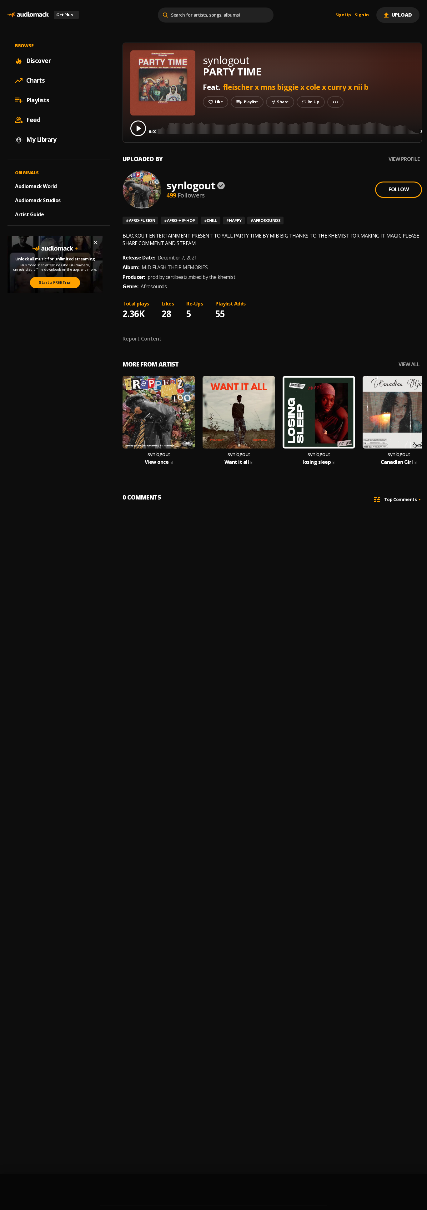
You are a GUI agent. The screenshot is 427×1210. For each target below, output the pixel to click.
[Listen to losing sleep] (319, 412)
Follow (399, 189)
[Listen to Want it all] (239, 412)
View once (157, 462)
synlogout (190, 185)
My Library (41, 140)
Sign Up (343, 15)
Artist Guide (29, 214)
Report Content (142, 338)
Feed (33, 120)
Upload (401, 14)
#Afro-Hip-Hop (179, 220)
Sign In (362, 15)
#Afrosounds (265, 220)
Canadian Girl (397, 462)
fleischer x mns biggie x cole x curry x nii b (296, 87)
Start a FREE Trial (55, 282)
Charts (35, 80)
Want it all (236, 462)
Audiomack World (36, 186)
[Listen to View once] (159, 412)
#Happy (234, 220)
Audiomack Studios (38, 200)
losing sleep (317, 462)
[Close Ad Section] (96, 242)
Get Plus (66, 15)
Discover (38, 61)
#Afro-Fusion (140, 220)
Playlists (37, 100)
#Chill (210, 220)
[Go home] (28, 14)
